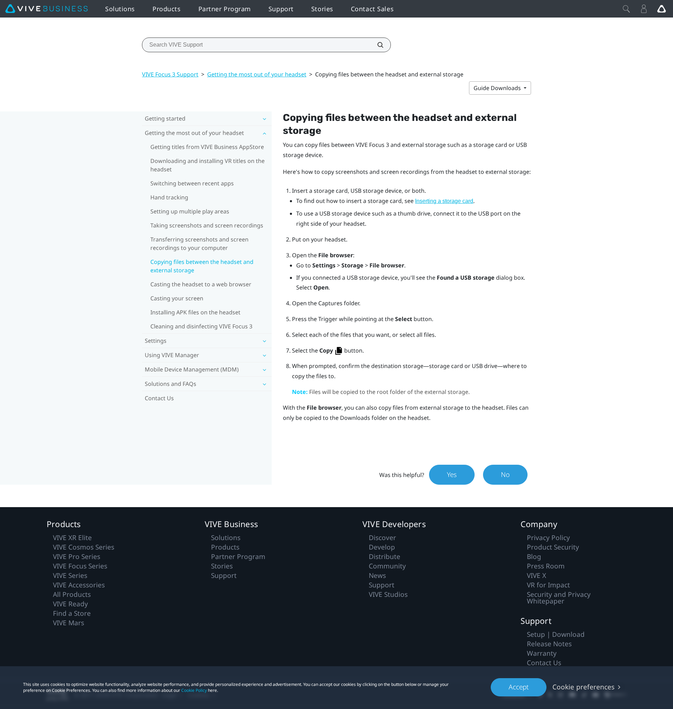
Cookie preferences (583, 686)
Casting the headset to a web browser (200, 284)
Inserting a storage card (444, 201)
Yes (452, 474)
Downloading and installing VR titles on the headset (207, 165)
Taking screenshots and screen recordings (206, 225)
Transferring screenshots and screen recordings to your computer (199, 244)
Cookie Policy (194, 690)
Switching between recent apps (192, 183)
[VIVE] (46, 9)
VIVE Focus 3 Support (170, 74)
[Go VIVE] (661, 9)
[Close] (626, 9)
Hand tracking (169, 197)
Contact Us (159, 398)
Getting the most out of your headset (256, 74)
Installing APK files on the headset (195, 312)
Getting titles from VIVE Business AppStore (207, 147)
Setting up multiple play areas (189, 211)
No (505, 474)
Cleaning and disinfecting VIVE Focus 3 (201, 326)
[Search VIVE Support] (376, 45)
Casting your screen (176, 298)
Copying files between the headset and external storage (201, 266)
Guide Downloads (498, 88)
